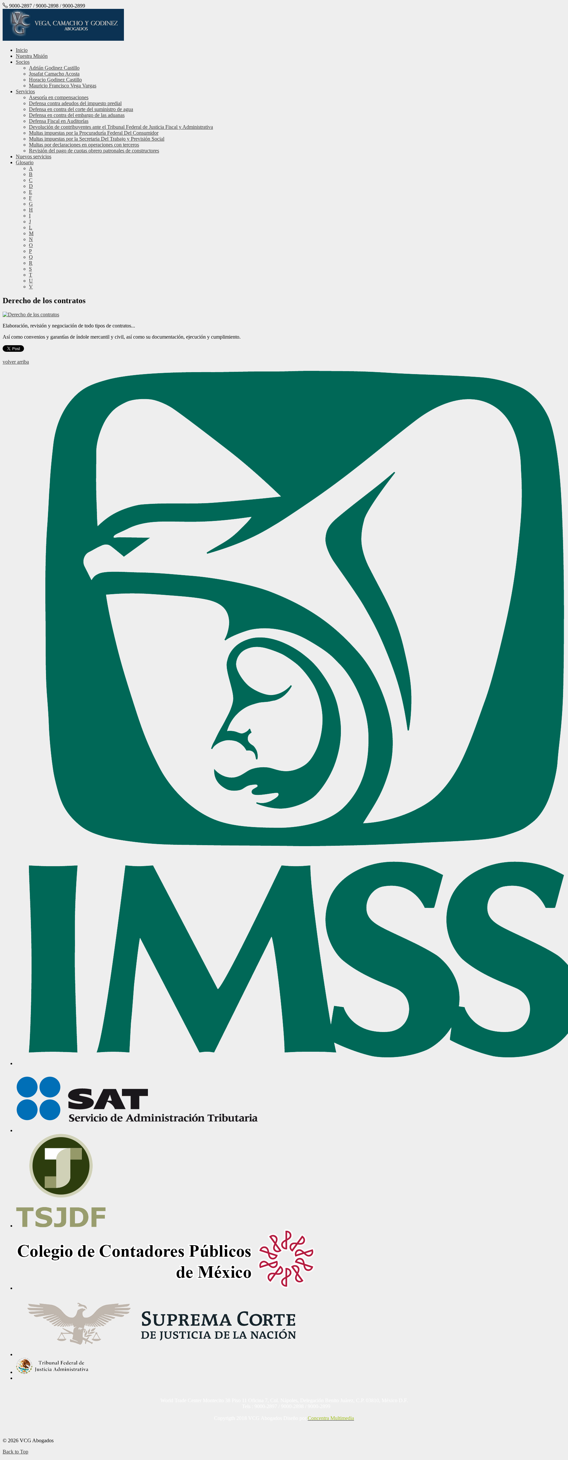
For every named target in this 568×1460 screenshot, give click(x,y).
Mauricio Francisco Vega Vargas (62, 85)
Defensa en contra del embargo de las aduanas (77, 115)
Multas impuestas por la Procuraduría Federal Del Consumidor (93, 133)
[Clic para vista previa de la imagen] (31, 314)
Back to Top (15, 1451)
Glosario (25, 162)
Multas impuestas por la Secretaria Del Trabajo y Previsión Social (96, 139)
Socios (23, 62)
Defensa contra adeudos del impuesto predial (75, 103)
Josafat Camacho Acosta (54, 74)
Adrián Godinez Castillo (54, 68)
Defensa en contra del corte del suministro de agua (81, 109)
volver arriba (16, 362)
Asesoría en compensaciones (58, 97)
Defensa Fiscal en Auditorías (58, 121)
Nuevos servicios (33, 156)
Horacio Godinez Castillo (55, 79)
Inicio (22, 50)
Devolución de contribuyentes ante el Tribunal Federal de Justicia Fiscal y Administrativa (121, 127)
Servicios (25, 91)
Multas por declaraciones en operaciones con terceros (84, 144)
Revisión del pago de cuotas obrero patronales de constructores (94, 150)
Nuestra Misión (32, 56)
